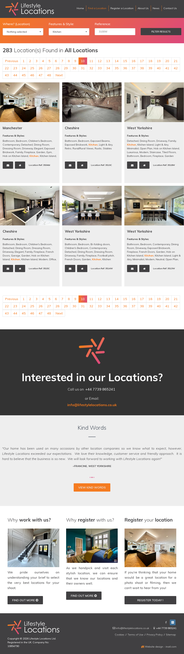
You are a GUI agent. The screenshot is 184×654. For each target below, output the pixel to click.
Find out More (23, 600)
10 (83, 61)
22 (7, 68)
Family (19, 152)
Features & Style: (61, 24)
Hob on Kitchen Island (15, 156)
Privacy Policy (155, 634)
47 (41, 75)
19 (159, 61)
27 (49, 68)
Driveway (27, 148)
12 (100, 61)
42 (176, 68)
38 (142, 68)
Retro (68, 148)
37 (133, 68)
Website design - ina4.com (160, 646)
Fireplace (29, 152)
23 (15, 68)
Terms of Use (135, 634)
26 (41, 68)
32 (91, 68)
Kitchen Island (48, 156)
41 (167, 68)
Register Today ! (150, 600)
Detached (27, 144)
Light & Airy (105, 144)
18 (150, 61)
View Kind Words (92, 487)
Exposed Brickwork (76, 144)
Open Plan (146, 148)
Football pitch (106, 255)
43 (7, 75)
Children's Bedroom (40, 141)
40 (159, 68)
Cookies (119, 634)
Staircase (155, 152)
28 (57, 68)
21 (176, 61)
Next (59, 75)
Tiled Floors (169, 152)
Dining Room (41, 144)
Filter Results (161, 31)
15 (125, 61)
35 (117, 68)
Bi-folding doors (100, 244)
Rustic (98, 148)
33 (100, 68)
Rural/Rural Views (83, 148)
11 (91, 61)
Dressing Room (12, 148)
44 (15, 75)
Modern (143, 152)
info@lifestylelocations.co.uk (132, 628)
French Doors (73, 259)
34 (108, 68)
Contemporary (11, 144)
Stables (107, 148)
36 (125, 68)
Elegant (38, 148)
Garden (40, 152)
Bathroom (9, 141)
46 (32, 75)
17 (142, 61)
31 (83, 68)
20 (167, 61)
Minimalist (133, 148)
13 (108, 61)
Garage (15, 255)
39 (150, 68)
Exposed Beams (100, 141)
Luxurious (132, 152)
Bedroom (21, 141)
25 (32, 68)
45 (24, 75)
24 (24, 68)
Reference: (103, 24)
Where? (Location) (16, 24)
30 (74, 68)
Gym (49, 152)
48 (49, 75)
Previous (11, 61)
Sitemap (171, 634)
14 (117, 61)
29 (66, 68)
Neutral (160, 259)
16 (133, 61)
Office (52, 259)
